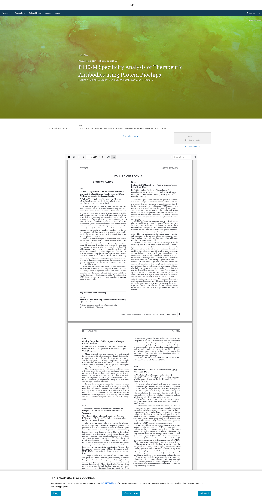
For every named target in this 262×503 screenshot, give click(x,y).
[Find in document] (195, 157)
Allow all (205, 493)
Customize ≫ (132, 493)
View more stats (192, 146)
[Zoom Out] (169, 157)
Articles (5, 13)
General (83, 55)
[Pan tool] (108, 157)
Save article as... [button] (130, 136)
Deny (57, 493)
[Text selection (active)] (113, 157)
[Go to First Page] (79, 157)
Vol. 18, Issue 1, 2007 (87, 61)
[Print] (74, 157)
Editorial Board (35, 13)
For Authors (20, 13)
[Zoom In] (171, 157)
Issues (57, 13)
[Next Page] (99, 157)
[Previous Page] (83, 157)
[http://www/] (124, 423)
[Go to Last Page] (103, 157)
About (47, 13)
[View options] (68, 157)
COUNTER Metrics (109, 483)
